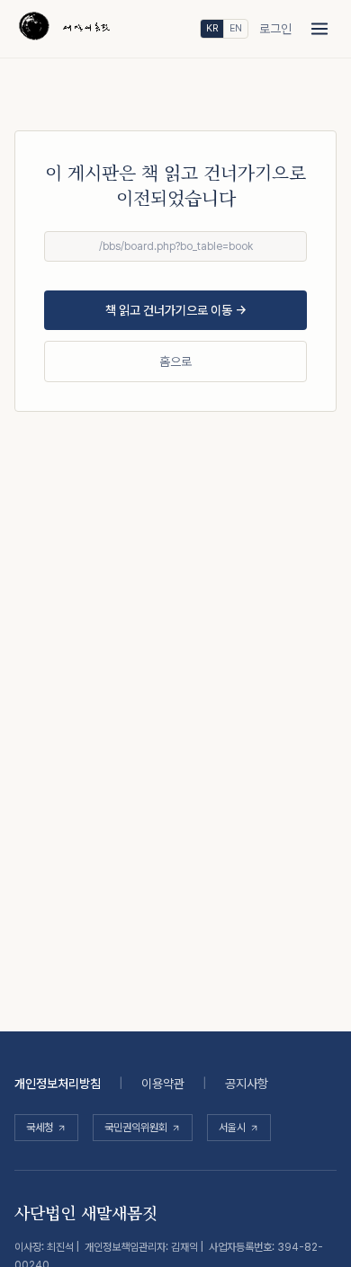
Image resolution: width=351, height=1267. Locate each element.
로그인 (275, 29)
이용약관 (162, 1083)
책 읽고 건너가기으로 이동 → (176, 310)
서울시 (232, 1127)
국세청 (39, 1127)
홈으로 (175, 361)
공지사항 (246, 1083)
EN (236, 28)
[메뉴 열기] (319, 29)
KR (212, 28)
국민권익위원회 (135, 1127)
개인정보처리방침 (57, 1083)
